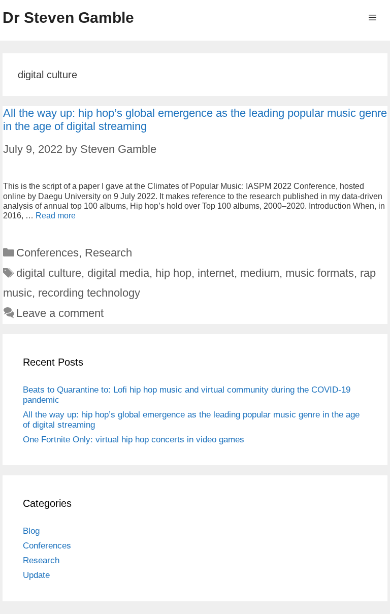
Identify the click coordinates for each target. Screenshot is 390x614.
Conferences (47, 252)
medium (259, 273)
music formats (319, 273)
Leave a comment (60, 313)
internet (216, 273)
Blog (31, 531)
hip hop (173, 273)
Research (108, 252)
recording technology (89, 292)
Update (36, 575)
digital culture (48, 273)
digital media (118, 273)
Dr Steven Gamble (68, 17)
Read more (56, 215)
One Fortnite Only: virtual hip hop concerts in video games (133, 439)
